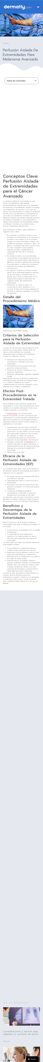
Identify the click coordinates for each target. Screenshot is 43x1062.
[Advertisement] (21, 107)
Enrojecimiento (12, 413)
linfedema (29, 442)
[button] (38, 7)
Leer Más (6, 1041)
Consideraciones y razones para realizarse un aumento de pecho (21, 1033)
